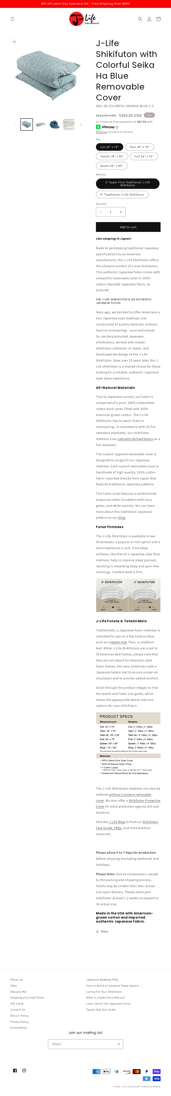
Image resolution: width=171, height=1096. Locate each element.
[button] (12, 19)
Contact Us (17, 1009)
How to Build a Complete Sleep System (112, 985)
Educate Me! (18, 992)
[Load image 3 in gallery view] (55, 125)
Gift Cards (17, 1003)
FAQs (13, 985)
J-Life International (130, 1086)
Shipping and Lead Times (27, 997)
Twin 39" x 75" (140, 147)
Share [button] (104, 931)
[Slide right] (81, 124)
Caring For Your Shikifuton (104, 992)
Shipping (101, 131)
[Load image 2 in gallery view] (41, 125)
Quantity (101, 204)
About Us (16, 979)
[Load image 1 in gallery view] (27, 125)
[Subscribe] (118, 1044)
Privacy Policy (19, 1022)
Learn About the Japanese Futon (108, 1003)
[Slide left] (15, 124)
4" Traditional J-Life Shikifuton (122, 194)
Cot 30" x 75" (109, 147)
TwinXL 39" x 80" (112, 156)
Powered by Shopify (151, 1086)
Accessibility (18, 1027)
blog (121, 517)
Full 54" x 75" (144, 156)
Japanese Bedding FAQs (102, 979)
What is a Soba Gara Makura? (105, 997)
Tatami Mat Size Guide (101, 1009)
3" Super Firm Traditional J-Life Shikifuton (127, 183)
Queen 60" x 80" (111, 166)
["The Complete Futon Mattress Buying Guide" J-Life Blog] (128, 612)
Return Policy (19, 1016)
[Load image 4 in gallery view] (69, 125)
